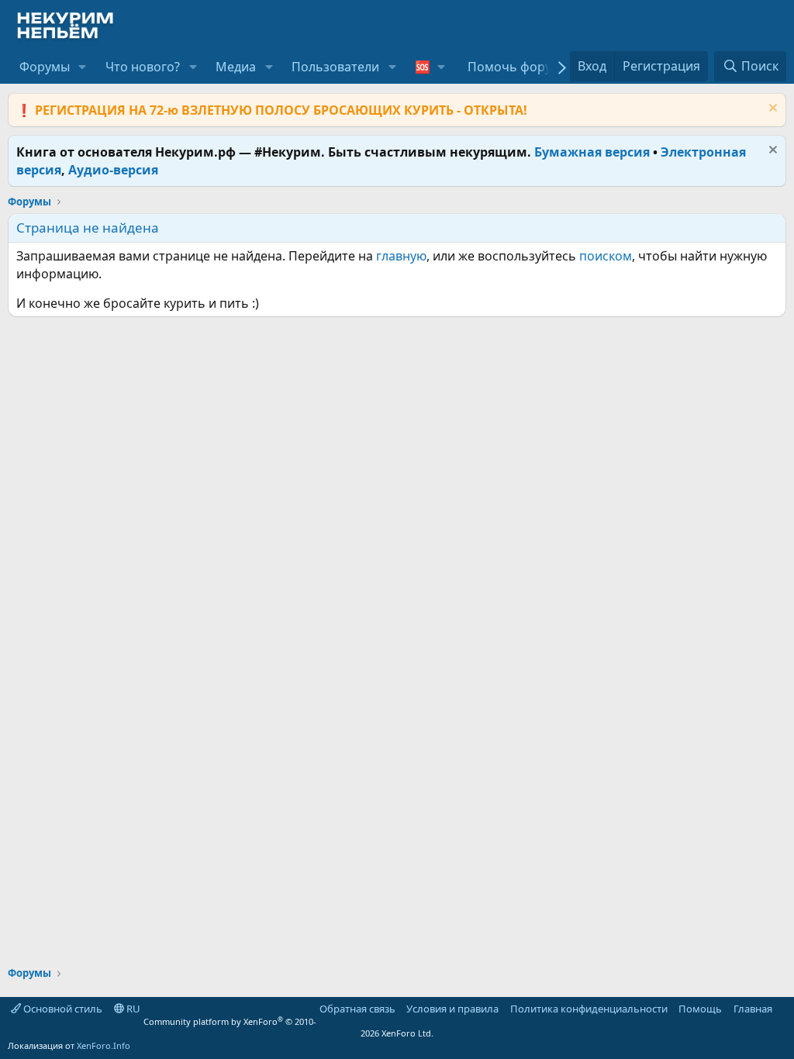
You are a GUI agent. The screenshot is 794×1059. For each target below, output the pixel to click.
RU (132, 1009)
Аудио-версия (113, 169)
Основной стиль (61, 1009)
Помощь (700, 1009)
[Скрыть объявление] (771, 110)
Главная (753, 1009)
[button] (82, 66)
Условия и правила (452, 1009)
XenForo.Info (103, 1045)
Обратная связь (357, 1009)
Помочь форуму (517, 66)
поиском (605, 255)
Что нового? (142, 66)
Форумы (44, 66)
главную (401, 255)
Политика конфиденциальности (589, 1009)
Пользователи (335, 66)
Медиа (236, 66)
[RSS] (783, 1008)
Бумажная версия (592, 151)
